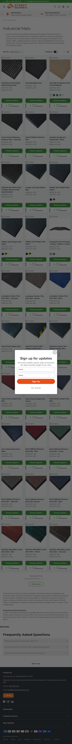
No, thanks (36, 387)
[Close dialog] (54, 352)
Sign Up (36, 381)
